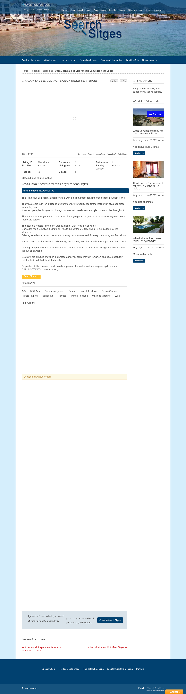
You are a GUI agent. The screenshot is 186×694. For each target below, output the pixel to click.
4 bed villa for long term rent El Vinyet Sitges (147, 240)
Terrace (62, 295)
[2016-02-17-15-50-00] (74, 565)
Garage (72, 291)
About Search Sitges (80, 9)
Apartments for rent (31, 59)
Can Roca (101, 154)
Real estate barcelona (93, 668)
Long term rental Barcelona (120, 668)
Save (115, 81)
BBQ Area (35, 291)
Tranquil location (79, 295)
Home (64, 9)
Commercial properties (111, 59)
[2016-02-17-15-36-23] (111, 452)
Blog (148, 9)
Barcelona (82, 154)
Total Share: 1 (31, 276)
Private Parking (30, 295)
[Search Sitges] (36, 6)
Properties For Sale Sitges (117, 154)
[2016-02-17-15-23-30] (37, 452)
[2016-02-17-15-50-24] (37, 603)
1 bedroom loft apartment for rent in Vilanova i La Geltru (148, 186)
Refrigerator (48, 295)
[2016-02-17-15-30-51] (111, 528)
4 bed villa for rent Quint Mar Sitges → (107, 647)
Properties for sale (88, 59)
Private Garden (109, 291)
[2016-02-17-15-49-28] (37, 565)
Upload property (149, 59)
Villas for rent (50, 59)
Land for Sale (132, 59)
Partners (140, 668)
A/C (24, 291)
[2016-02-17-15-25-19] (74, 452)
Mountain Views (89, 291)
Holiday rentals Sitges (69, 668)
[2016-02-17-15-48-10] (74, 490)
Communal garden (54, 291)
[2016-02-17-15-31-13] (74, 528)
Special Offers (48, 668)
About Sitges (100, 9)
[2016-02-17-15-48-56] (74, 603)
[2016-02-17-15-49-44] (111, 565)
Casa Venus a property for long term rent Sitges (148, 132)
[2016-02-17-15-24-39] (37, 490)
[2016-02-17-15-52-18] (74, 414)
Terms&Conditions (155, 688)
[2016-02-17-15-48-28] (111, 490)
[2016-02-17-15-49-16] (111, 414)
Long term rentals (68, 59)
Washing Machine (101, 295)
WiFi (117, 295)
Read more (139, 153)
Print (124, 81)
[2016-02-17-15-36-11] (37, 528)
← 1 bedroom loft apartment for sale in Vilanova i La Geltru (41, 649)
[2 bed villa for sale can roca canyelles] (37, 414)
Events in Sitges (117, 9)
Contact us (159, 9)
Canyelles (92, 154)
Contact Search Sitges (110, 620)
